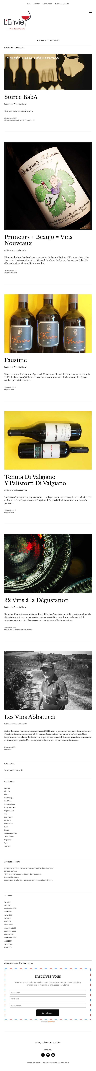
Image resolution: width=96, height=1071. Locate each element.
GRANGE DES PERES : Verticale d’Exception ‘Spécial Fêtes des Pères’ (28, 868)
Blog (29, 4)
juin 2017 (7, 902)
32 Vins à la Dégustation (36, 600)
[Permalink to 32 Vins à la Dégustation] (48, 592)
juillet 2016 (8, 915)
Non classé (8, 817)
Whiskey (7, 846)
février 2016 (8, 925)
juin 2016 (7, 918)
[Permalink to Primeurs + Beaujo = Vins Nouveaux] (48, 229)
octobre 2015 (9, 934)
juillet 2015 (8, 944)
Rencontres (7, 749)
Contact (37, 4)
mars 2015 (8, 947)
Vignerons (8, 840)
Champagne (8, 798)
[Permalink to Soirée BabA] (48, 89)
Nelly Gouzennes (20, 490)
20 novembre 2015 (10, 270)
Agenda (6, 120)
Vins (33, 120)
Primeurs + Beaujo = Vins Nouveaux (38, 240)
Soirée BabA (21, 97)
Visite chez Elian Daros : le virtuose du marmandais (22, 874)
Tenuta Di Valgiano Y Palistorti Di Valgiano (35, 480)
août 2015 (8, 941)
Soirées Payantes (25, 120)
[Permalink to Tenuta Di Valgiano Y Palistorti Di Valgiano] (48, 469)
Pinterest (53, 1056)
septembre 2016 (10, 909)
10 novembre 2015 (10, 627)
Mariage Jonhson (10, 871)
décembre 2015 (10, 928)
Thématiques (9, 837)
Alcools (7, 791)
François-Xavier (20, 104)
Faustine (15, 360)
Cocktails (7, 801)
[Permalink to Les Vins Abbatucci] (48, 709)
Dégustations (14, 120)
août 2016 (8, 912)
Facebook (43, 1056)
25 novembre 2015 (10, 118)
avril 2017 (7, 905)
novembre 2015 (10, 931)
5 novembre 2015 (10, 747)
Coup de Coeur (9, 389)
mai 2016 (7, 921)
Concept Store (8, 629)
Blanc (6, 794)
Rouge (26, 629)
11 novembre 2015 (10, 387)
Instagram (48, 1056)
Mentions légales (62, 4)
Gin (5, 814)
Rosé (6, 827)
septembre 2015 (10, 938)
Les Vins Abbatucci (29, 717)
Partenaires (47, 4)
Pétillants (7, 820)
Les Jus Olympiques (11, 877)
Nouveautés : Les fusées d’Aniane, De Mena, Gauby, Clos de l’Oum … (28, 880)
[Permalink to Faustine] (48, 352)
